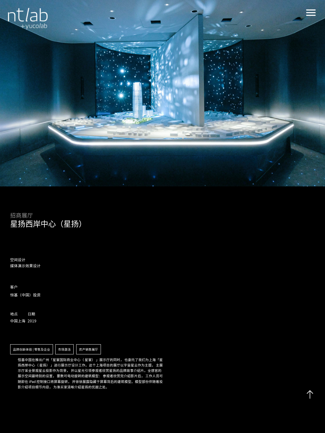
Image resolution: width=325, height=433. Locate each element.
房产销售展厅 (88, 349)
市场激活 (64, 349)
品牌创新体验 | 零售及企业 (31, 349)
